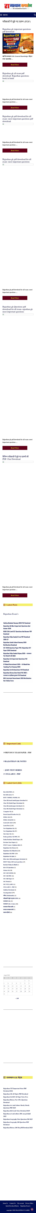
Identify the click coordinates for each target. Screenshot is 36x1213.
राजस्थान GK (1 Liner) (9, 904)
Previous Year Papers (9, 842)
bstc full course (7, 795)
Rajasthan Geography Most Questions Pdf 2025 (18, 1119)
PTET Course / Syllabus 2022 (11, 845)
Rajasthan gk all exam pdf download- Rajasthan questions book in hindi (16, 76)
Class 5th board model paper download (14, 800)
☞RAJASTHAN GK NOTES (14, 761)
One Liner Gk (7, 834)
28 (21, 991)
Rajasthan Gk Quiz (8, 856)
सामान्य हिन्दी (6, 912)
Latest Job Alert (8, 823)
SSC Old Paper (7, 879)
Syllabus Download (8, 890)
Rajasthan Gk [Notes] (9, 848)
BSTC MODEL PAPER (10, 797)
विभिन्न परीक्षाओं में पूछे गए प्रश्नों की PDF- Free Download (16, 457)
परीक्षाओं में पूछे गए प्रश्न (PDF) (11, 898)
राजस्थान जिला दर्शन (8, 907)
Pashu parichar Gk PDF (10, 837)
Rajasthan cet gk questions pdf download (16, 670)
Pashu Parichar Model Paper (11, 839)
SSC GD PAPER (8, 873)
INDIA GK (6, 817)
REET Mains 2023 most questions (13, 862)
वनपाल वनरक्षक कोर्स (8, 909)
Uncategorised (7, 893)
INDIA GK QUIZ (8, 820)
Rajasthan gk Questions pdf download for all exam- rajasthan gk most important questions (18, 309)
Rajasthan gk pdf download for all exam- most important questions (17, 160)
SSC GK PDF (7, 876)
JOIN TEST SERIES (13, 770)
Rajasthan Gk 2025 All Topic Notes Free (15, 1097)
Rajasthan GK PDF (8, 853)
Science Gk (6, 870)
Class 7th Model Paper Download (12, 803)
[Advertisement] (18, 717)
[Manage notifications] (32, 1209)
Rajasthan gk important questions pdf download (17, 30)
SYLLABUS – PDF (9, 887)
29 (25, 991)
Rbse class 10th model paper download (14, 859)
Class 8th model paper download (12, 806)
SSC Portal (6, 881)
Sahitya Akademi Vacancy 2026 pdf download (16, 623)
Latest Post (6, 825)
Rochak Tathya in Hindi (10, 865)
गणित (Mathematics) (8, 895)
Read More (15, 64)
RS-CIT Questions (8, 867)
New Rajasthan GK (8, 831)
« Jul (17, 998)
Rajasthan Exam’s (10, 614)
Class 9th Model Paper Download (12, 809)
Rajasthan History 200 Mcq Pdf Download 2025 (18, 1128)
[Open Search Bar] (35, 14)
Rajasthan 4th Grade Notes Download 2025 (16, 1111)
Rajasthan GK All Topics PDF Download (15, 1094)
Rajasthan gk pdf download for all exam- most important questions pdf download (18, 119)
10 (4, 986)
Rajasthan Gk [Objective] (10, 851)
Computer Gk (7, 811)
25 (8, 991)
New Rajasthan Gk (8, 828)
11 (8, 986)
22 (25, 988)
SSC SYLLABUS (8, 884)
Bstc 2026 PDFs (7, 792)
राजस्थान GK (6, 901)
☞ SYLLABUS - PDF (11, 774)
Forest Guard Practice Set (10, 814)
